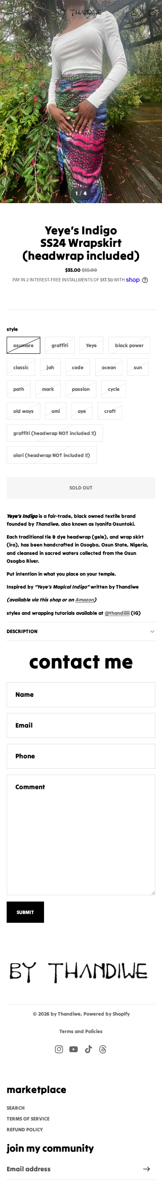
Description (22, 631)
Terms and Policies (81, 1031)
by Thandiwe (66, 1014)
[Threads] (103, 1049)
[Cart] (152, 12)
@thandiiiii (117, 613)
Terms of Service (28, 1118)
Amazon (84, 599)
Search (16, 1107)
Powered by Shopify (106, 1014)
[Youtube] (74, 1049)
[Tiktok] (88, 1049)
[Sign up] (146, 1169)
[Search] (27, 12)
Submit (25, 912)
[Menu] (9, 12)
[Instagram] (59, 1049)
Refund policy (25, 1129)
